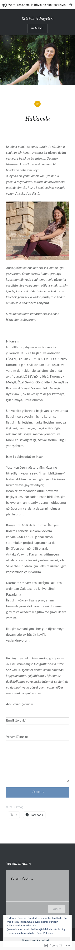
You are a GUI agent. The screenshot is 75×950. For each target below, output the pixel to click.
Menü (39, 28)
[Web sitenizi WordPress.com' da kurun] (37, 4)
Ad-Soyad (20, 704)
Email (16, 720)
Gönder (37, 792)
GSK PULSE (25, 537)
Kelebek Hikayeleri (37, 18)
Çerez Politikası (45, 933)
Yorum (17, 736)
